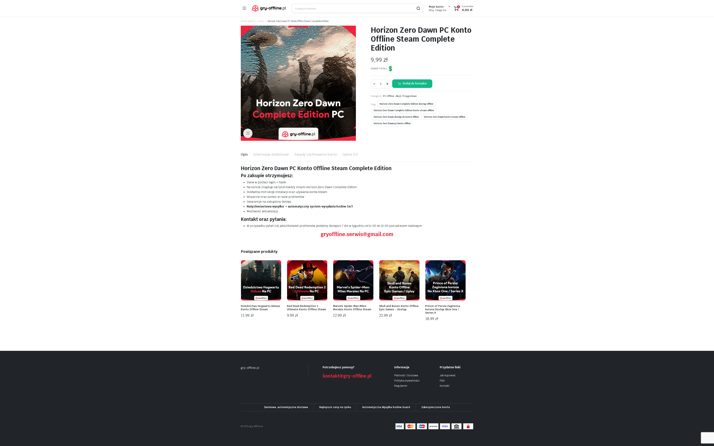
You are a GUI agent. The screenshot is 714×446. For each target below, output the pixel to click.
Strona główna (248, 21)
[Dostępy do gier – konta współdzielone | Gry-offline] (269, 8)
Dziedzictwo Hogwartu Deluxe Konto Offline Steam (260, 307)
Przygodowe (409, 96)
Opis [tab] (244, 154)
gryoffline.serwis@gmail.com (357, 234)
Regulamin (400, 385)
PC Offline (388, 96)
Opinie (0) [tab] (350, 154)
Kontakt (444, 385)
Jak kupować (448, 375)
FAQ (442, 380)
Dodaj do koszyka (415, 83)
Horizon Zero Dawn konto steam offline (444, 116)
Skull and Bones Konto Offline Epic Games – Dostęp (399, 307)
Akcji (261, 21)
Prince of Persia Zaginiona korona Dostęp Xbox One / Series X (442, 309)
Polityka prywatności (406, 380)
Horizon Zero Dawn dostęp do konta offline (396, 116)
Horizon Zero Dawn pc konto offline (392, 123)
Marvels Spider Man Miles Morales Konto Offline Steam (352, 307)
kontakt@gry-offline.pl (347, 376)
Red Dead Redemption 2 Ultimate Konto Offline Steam (306, 307)
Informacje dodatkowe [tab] (271, 154)
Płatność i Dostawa (406, 375)
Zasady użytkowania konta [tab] (315, 154)
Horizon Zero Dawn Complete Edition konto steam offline (404, 110)
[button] (248, 133)
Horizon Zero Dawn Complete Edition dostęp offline (406, 103)
